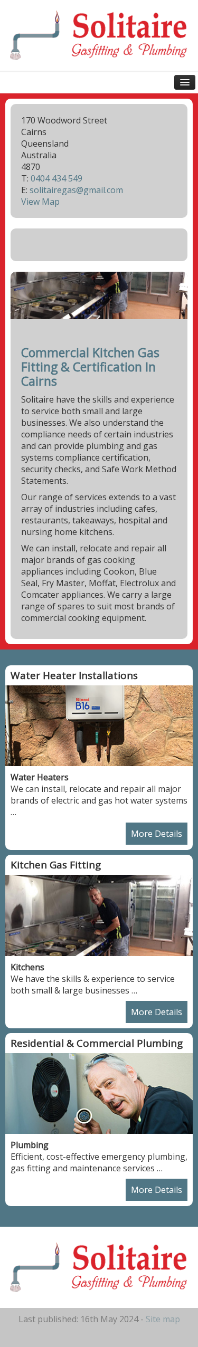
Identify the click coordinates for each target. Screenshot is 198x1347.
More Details (156, 833)
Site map (163, 1319)
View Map (40, 201)
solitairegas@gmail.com (76, 190)
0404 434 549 (56, 178)
